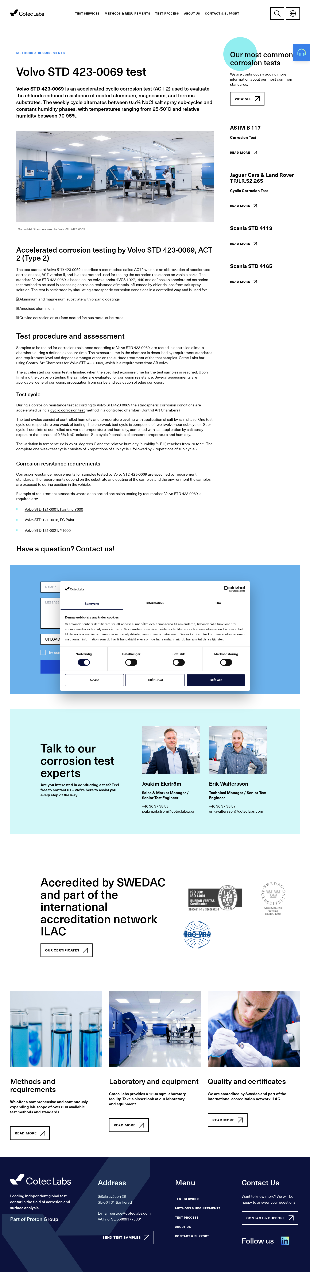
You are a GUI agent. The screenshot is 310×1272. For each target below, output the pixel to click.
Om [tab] (218, 603)
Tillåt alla (215, 680)
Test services (87, 13)
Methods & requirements (127, 13)
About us (192, 13)
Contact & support (222, 13)
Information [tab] (155, 603)
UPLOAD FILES (58, 639)
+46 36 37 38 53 (155, 806)
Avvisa (94, 680)
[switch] (131, 662)
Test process (167, 13)
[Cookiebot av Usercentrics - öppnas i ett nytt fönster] (226, 589)
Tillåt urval (155, 680)
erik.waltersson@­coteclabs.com (236, 811)
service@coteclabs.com (130, 1213)
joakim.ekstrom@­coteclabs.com (169, 811)
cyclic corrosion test (67, 410)
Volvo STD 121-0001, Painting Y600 (54, 509)
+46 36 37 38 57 (222, 806)
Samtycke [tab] (92, 603)
